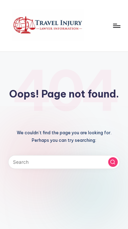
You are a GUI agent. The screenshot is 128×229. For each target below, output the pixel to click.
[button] (113, 162)
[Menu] (116, 25)
